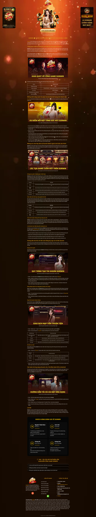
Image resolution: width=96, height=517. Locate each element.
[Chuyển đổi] (28, 465)
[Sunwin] (48, 3)
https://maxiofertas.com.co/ (62, 484)
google (33, 499)
